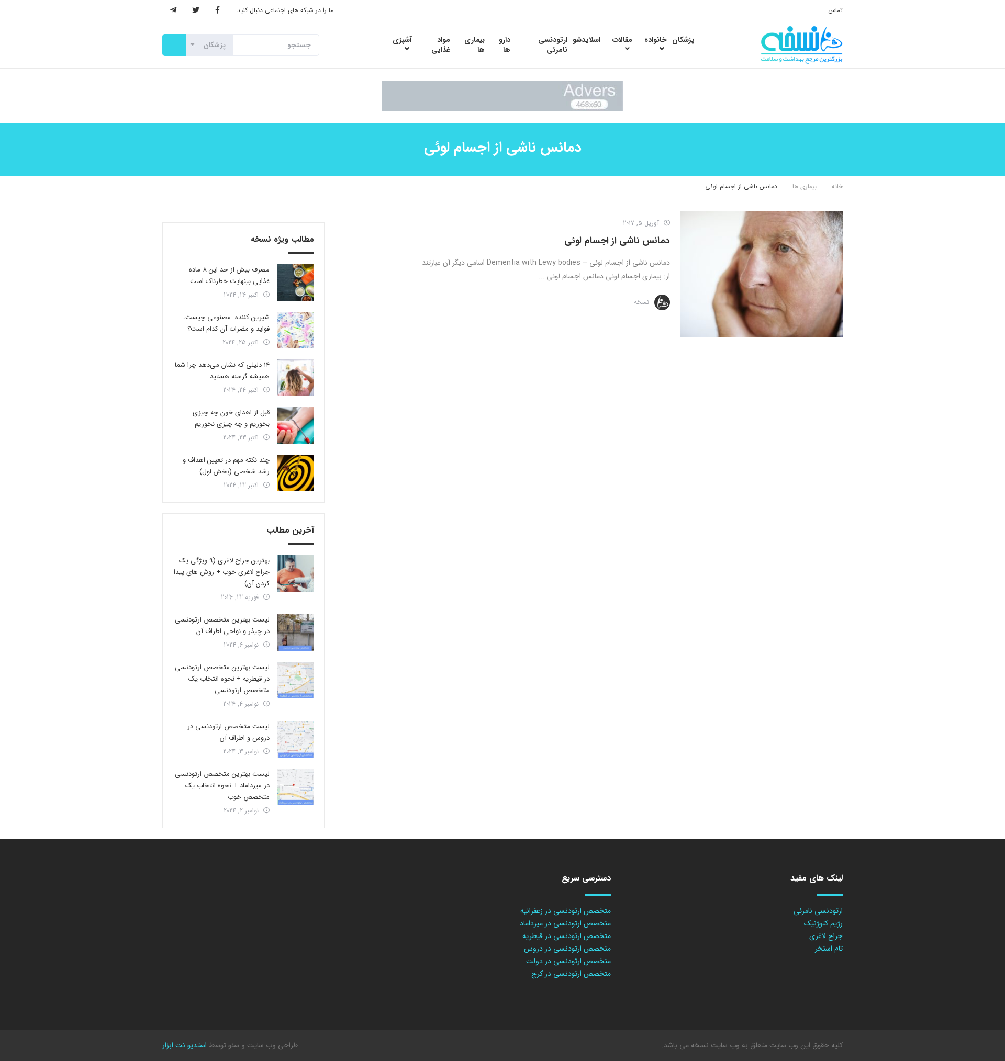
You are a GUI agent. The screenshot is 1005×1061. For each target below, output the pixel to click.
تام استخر (829, 948)
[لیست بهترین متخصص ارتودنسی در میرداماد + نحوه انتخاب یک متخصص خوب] (295, 787)
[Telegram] (173, 10)
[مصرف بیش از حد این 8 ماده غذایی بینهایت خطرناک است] (295, 282)
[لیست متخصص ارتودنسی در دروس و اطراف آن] (295, 739)
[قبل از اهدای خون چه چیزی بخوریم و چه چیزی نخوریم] (295, 425)
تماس (835, 10)
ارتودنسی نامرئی (818, 911)
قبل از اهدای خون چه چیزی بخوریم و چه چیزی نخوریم (231, 418)
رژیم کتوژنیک (823, 923)
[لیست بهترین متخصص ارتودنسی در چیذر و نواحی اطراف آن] (295, 632)
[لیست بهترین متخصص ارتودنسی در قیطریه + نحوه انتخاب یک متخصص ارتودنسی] (295, 680)
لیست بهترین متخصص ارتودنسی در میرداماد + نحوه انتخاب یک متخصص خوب (222, 786)
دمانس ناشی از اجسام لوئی (617, 240)
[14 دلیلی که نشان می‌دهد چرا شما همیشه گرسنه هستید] (295, 377)
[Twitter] (195, 10)
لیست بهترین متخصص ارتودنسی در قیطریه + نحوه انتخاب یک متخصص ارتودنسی (222, 679)
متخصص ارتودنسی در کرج (571, 973)
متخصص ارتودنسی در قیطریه (566, 936)
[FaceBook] (217, 10)
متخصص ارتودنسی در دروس (567, 948)
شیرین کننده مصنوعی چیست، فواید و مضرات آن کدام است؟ (226, 323)
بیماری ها (804, 186)
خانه (837, 186)
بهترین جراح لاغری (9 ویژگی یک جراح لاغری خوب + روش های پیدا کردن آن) (222, 572)
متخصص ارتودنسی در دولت (568, 961)
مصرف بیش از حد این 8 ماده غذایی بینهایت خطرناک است (229, 275)
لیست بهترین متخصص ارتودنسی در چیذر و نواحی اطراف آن (222, 625)
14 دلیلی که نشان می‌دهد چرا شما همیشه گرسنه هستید (222, 370)
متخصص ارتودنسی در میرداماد (565, 923)
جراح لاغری (826, 936)
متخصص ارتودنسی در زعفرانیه (565, 911)
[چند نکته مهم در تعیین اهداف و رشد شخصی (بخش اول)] (295, 473)
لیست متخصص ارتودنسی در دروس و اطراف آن (228, 732)
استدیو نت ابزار (184, 1045)
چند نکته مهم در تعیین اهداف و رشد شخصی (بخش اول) (226, 466)
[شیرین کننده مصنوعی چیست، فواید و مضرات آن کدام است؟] (295, 330)
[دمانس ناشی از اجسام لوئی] (761, 274)
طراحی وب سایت (271, 1045)
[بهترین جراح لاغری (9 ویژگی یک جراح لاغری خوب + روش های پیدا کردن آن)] (295, 573)
